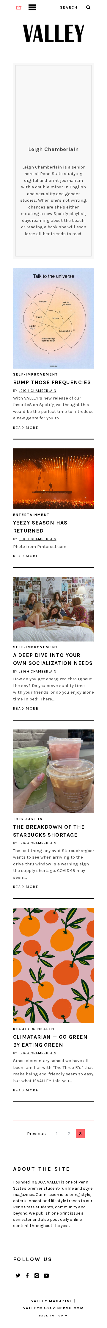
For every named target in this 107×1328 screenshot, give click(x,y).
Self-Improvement (35, 374)
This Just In (28, 819)
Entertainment (31, 515)
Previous (36, 1133)
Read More (26, 427)
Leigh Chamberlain (37, 391)
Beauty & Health (34, 1029)
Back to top (52, 1315)
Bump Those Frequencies (52, 382)
